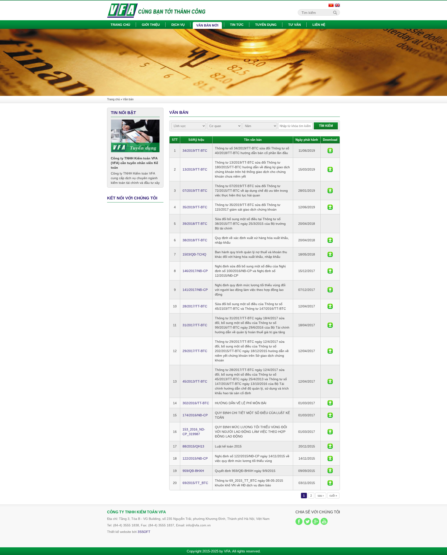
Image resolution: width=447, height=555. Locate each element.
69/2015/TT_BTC (195, 483)
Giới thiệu (151, 25)
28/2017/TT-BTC (195, 306)
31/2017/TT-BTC (195, 325)
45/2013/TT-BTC (195, 381)
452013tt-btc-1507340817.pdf (330, 381)
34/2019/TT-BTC (195, 150)
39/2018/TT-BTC (195, 223)
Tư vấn (294, 25)
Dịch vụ (178, 25)
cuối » (333, 495)
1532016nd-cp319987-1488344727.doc (330, 431)
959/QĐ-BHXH (193, 471)
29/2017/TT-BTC (195, 351)
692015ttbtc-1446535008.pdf (330, 483)
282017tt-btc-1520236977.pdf (330, 306)
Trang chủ (120, 25)
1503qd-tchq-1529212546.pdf (330, 254)
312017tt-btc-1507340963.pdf (330, 325)
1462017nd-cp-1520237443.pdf (330, 271)
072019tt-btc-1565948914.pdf (330, 190)
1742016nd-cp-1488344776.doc (330, 415)
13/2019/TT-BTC (195, 169)
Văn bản (128, 99)
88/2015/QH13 (193, 446)
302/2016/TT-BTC (196, 403)
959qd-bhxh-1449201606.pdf (330, 470)
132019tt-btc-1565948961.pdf (330, 169)
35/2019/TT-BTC (195, 207)
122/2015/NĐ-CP (195, 458)
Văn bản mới (207, 25)
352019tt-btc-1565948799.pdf (330, 207)
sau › (321, 495)
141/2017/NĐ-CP (195, 290)
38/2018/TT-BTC (195, 240)
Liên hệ (318, 25)
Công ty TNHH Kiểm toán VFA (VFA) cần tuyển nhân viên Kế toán (134, 162)
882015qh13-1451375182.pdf (330, 446)
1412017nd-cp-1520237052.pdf (330, 290)
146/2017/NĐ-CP (195, 271)
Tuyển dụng (266, 25)
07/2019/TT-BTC (195, 190)
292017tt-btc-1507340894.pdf (330, 351)
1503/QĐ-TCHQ (194, 254)
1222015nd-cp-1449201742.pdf (330, 458)
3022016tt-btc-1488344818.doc (330, 403)
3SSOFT (144, 532)
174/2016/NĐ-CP (195, 415)
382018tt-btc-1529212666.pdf (330, 240)
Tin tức (237, 25)
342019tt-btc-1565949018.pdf (330, 150)
